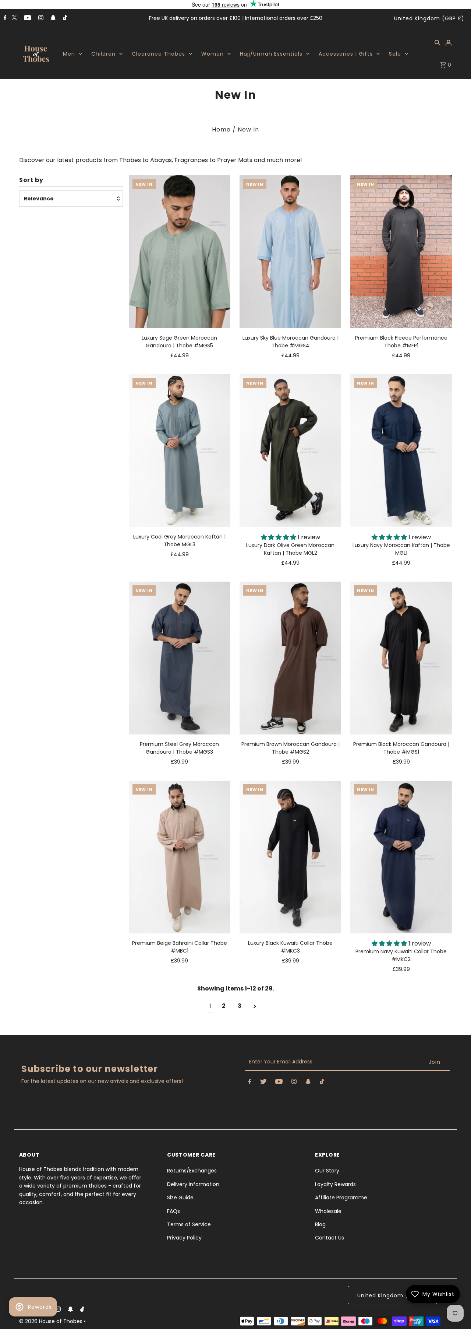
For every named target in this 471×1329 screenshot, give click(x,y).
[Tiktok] (64, 18)
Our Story (327, 1170)
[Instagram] (39, 18)
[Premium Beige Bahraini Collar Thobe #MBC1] (179, 857)
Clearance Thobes (158, 53)
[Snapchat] (52, 18)
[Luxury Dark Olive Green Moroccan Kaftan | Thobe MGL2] (290, 450)
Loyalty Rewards (335, 1184)
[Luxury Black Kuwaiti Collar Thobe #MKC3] (290, 857)
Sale (395, 53)
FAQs (173, 1211)
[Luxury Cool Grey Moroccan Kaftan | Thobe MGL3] (179, 450)
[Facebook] (4, 18)
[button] (279, 537)
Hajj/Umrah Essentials (271, 53)
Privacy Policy (184, 1237)
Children (103, 53)
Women (212, 53)
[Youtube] (26, 18)
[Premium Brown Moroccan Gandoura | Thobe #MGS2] (290, 658)
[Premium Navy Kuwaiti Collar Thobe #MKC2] (401, 857)
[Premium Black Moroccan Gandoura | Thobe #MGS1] (401, 658)
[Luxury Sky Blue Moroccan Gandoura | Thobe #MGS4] (290, 251)
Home (221, 129)
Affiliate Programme (341, 1197)
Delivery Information (193, 1184)
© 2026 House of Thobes (51, 1321)
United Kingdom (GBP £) (429, 18)
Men (69, 53)
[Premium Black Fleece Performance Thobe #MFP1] (401, 251)
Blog (320, 1224)
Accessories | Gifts (346, 53)
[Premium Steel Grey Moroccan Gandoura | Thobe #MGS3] (179, 658)
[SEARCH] (437, 42)
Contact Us (329, 1237)
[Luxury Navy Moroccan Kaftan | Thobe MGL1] (401, 450)
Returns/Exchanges (192, 1170)
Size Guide (180, 1197)
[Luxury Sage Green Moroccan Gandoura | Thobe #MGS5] (179, 251)
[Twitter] (14, 17)
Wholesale (328, 1211)
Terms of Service (189, 1224)
